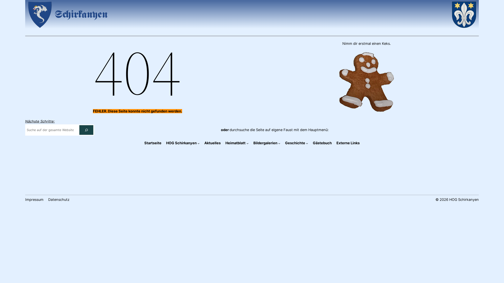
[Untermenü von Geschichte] (307, 143)
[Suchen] (86, 130)
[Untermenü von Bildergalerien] (279, 143)
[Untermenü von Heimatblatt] (247, 143)
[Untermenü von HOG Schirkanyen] (198, 143)
